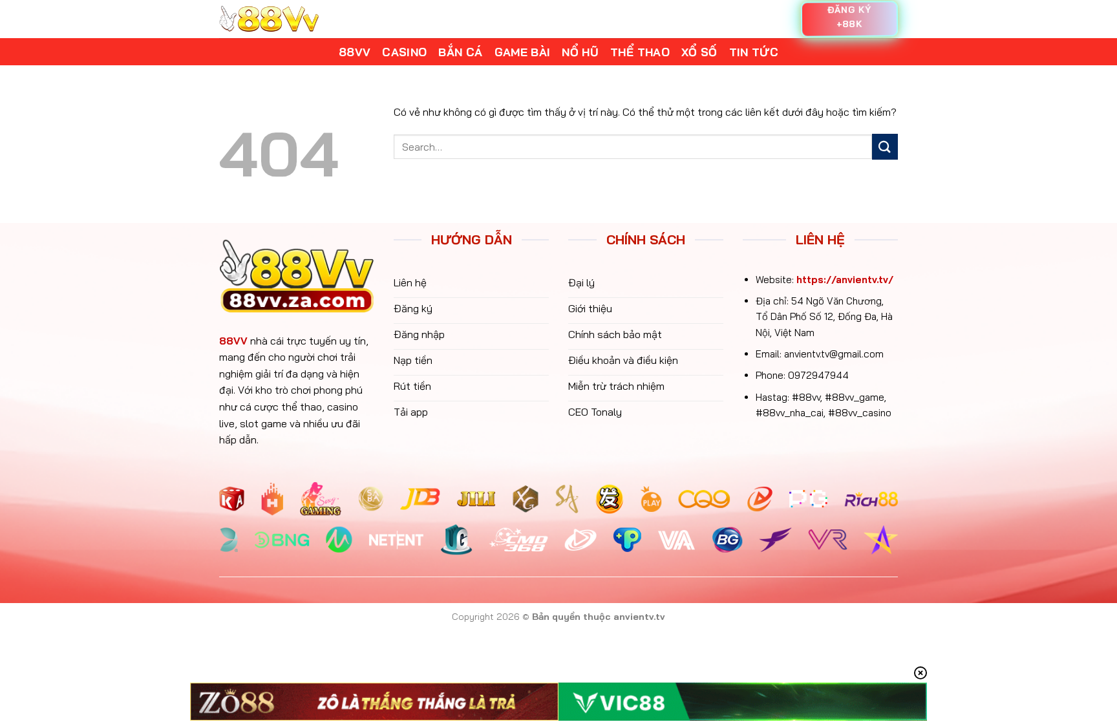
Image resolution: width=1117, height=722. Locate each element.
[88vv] (269, 19)
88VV (233, 340)
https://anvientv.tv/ (844, 279)
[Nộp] (885, 146)
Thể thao (640, 52)
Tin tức (753, 52)
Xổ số (699, 52)
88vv (354, 52)
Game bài (523, 52)
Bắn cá (460, 52)
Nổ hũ (580, 52)
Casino (404, 52)
